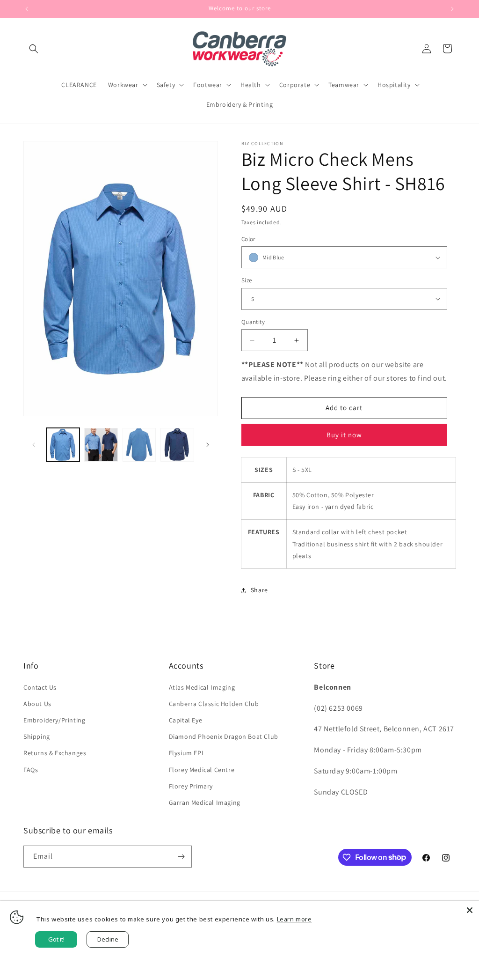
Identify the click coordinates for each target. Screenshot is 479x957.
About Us (37, 703)
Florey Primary (191, 786)
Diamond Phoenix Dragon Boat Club (223, 736)
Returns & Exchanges (54, 753)
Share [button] (259, 590)
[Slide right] (207, 444)
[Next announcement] (452, 9)
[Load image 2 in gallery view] (100, 444)
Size (246, 280)
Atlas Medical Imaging (202, 687)
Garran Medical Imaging (204, 802)
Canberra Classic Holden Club (214, 703)
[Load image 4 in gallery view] (177, 444)
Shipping (36, 736)
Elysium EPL (187, 753)
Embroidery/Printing (54, 720)
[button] (33, 48)
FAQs (30, 770)
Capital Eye (186, 720)
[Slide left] (33, 444)
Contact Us (40, 687)
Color (248, 239)
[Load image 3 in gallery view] (139, 444)
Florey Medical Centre (202, 770)
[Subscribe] (181, 857)
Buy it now (344, 434)
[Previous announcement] (26, 9)
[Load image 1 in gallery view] (63, 444)
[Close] (469, 910)
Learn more (294, 919)
